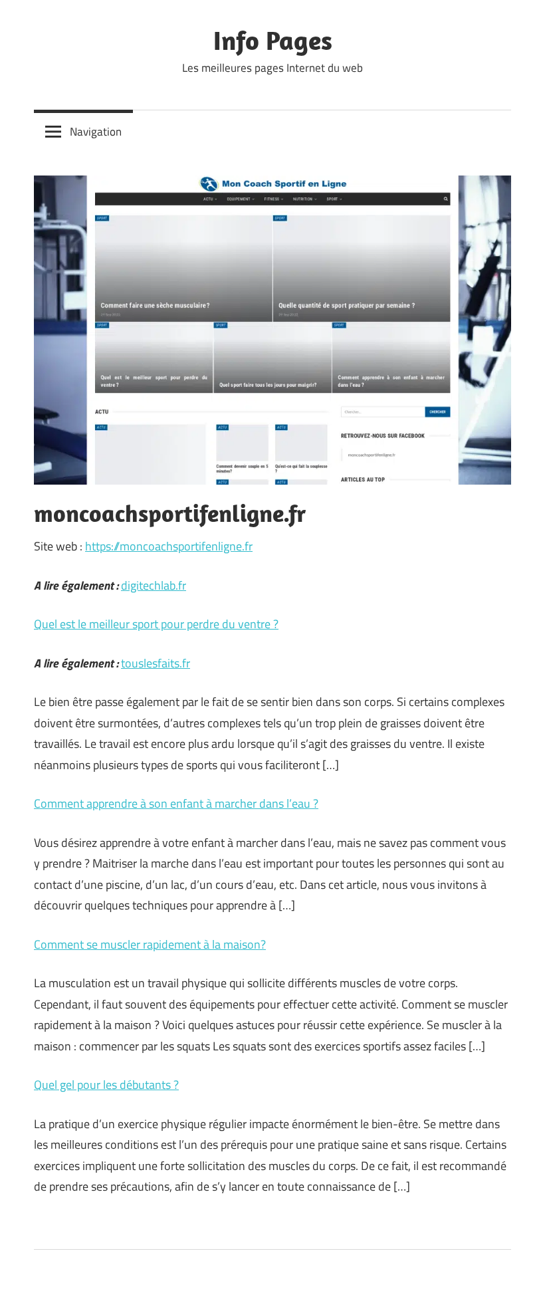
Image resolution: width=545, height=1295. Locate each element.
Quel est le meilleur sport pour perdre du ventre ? (156, 624)
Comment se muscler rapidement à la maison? (150, 944)
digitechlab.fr (153, 585)
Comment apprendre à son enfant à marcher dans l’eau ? (176, 803)
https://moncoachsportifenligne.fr (169, 546)
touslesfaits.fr (155, 663)
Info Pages (272, 40)
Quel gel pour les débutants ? (106, 1085)
